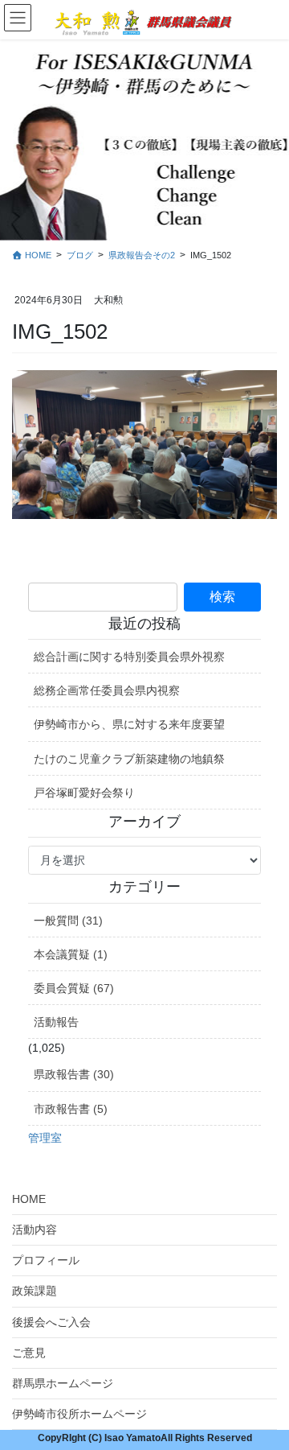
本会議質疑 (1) (71, 954)
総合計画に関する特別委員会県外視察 (129, 656)
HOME (29, 1199)
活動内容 (34, 1229)
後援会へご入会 (51, 1322)
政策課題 (34, 1290)
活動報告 (56, 1021)
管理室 (45, 1137)
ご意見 (29, 1352)
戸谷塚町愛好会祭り (84, 792)
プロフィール (45, 1260)
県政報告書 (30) (74, 1074)
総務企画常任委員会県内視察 (107, 690)
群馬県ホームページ (62, 1383)
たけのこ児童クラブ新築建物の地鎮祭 (129, 758)
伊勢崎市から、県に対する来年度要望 (129, 724)
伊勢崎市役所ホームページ (79, 1413)
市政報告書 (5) (71, 1108)
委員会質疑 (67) (74, 988)
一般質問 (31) (68, 920)
